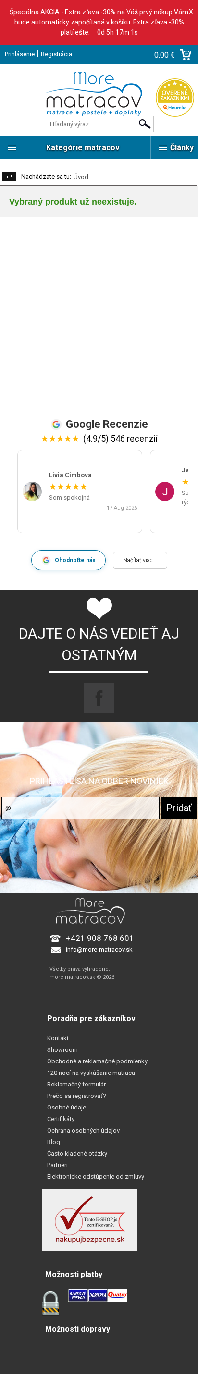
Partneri (57, 1165)
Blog (53, 1141)
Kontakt (58, 1038)
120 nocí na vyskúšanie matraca (91, 1072)
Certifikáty (60, 1118)
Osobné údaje (66, 1107)
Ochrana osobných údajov (83, 1130)
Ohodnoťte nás (75, 560)
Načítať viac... (140, 560)
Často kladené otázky (77, 1153)
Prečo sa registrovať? (76, 1095)
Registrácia (56, 54)
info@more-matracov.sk (99, 949)
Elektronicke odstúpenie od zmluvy (95, 1176)
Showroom (62, 1049)
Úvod (81, 177)
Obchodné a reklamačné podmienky (97, 1061)
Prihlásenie (20, 54)
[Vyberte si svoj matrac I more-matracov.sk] (99, 100)
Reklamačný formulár (76, 1084)
